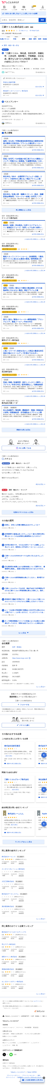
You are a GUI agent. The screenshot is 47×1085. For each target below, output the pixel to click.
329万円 (21, 976)
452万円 (21, 938)
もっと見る (40, 687)
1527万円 (21, 888)
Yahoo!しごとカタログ (11, 1016)
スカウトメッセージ (8, 1027)
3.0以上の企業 (17, 33)
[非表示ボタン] (44, 1078)
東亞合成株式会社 (9, 309)
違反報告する (41, 72)
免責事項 (20, 1077)
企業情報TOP (25, 1016)
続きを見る (40, 484)
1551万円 (21, 875)
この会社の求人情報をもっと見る (34, 239)
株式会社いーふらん (16, 814)
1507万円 (21, 900)
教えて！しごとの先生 (9, 1042)
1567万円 (21, 863)
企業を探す (4, 9)
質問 (23, 39)
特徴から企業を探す (17, 1034)
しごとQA (14, 9)
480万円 (21, 963)
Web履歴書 (28, 1027)
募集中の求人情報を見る (14, 763)
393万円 (21, 951)
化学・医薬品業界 (6, 33)
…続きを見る (8, 756)
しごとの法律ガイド (23, 1042)
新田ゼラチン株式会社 (10, 340)
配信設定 (35, 1027)
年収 (16, 38)
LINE (15, 1054)
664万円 (21, 988)
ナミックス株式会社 (9, 218)
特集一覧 (23, 9)
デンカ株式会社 (8, 277)
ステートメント (10, 1077)
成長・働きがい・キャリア (20, 463)
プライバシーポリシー (13, 1075)
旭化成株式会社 (8, 246)
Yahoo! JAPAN (32, 1072)
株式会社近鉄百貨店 (12, 746)
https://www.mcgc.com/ (20, 658)
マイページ (43, 9)
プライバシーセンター (28, 1075)
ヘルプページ (37, 1001)
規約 (39, 1075)
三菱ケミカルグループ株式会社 (16, 779)
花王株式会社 (7, 372)
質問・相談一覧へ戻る (11, 45)
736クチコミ (24, 30)
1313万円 (21, 913)
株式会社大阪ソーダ (9, 403)
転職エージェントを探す (10, 1036)
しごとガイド (35, 1042)
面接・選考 (33, 38)
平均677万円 (35, 30)
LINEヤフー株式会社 (9, 1063)
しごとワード (6, 1045)
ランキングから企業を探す (32, 1034)
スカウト (32, 9)
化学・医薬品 (16, 647)
